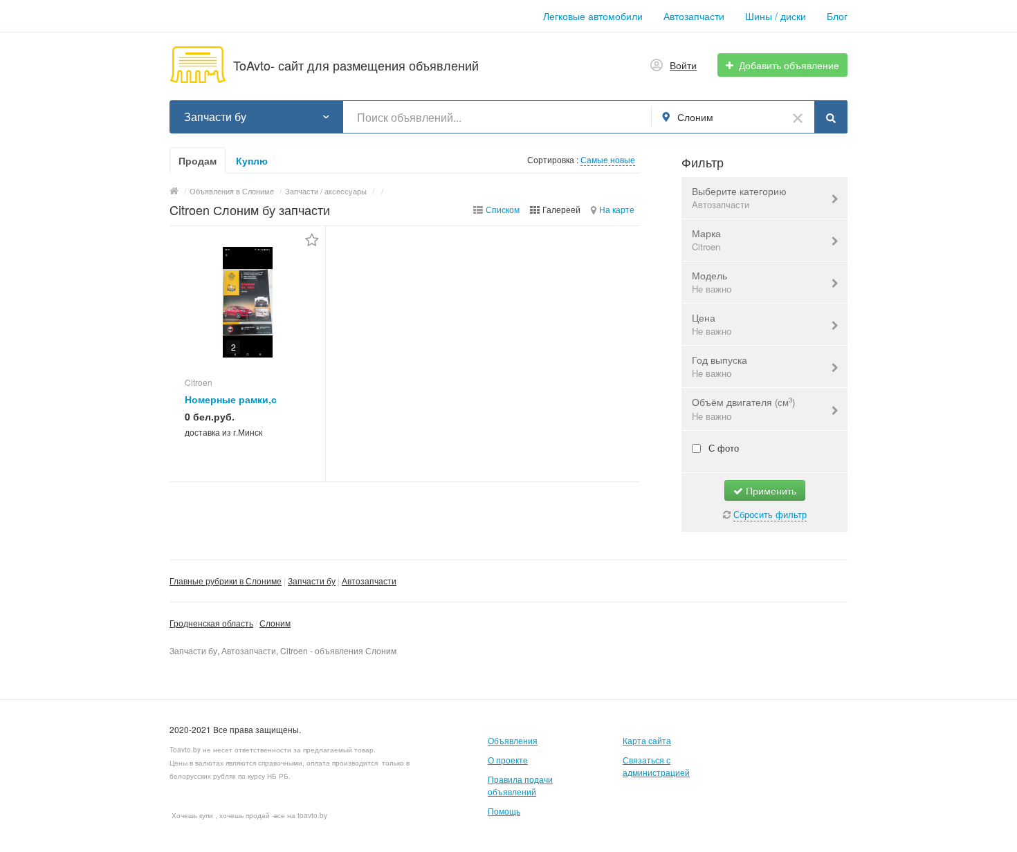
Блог (837, 16)
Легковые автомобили (593, 16)
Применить (769, 490)
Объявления (513, 740)
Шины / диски (775, 16)
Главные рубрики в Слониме (226, 580)
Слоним (275, 623)
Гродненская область (211, 623)
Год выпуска (719, 366)
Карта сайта (647, 740)
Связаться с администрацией (656, 766)
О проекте (508, 760)
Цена (711, 324)
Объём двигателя (743, 409)
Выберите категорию (739, 197)
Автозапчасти (693, 16)
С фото (722, 447)
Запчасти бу (312, 580)
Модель (711, 281)
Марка (706, 239)
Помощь (504, 811)
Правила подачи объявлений (520, 785)
